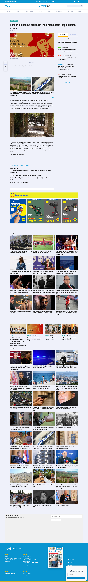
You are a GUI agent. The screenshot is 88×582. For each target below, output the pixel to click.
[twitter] (78, 1)
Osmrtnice (70, 11)
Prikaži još (67, 82)
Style (49, 11)
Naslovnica (8, 11)
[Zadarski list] (44, 6)
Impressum (52, 1)
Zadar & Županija (30, 11)
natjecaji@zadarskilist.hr (28, 561)
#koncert (21, 165)
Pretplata (38, 1)
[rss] (82, 1)
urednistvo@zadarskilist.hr (10, 573)
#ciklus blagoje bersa (14, 165)
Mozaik (79, 11)
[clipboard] (5, 69)
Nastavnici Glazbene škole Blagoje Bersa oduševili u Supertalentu (24, 66)
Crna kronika (59, 11)
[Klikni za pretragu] (81, 6)
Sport (40, 11)
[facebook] (74, 1)
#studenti (27, 165)
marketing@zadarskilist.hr (31, 559)
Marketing (45, 1)
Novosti (18, 11)
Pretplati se (76, 578)
